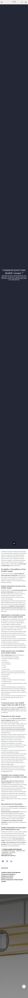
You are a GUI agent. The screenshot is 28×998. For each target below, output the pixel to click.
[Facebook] (3, 861)
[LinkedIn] (11, 861)
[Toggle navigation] (1, 2)
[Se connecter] (22, 2)
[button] (24, 986)
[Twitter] (7, 861)
